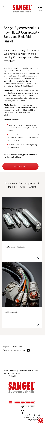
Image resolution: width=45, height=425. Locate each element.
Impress (6, 346)
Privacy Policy (18, 346)
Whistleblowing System (12, 350)
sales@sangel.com (20, 166)
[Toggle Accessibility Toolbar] (40, 420)
